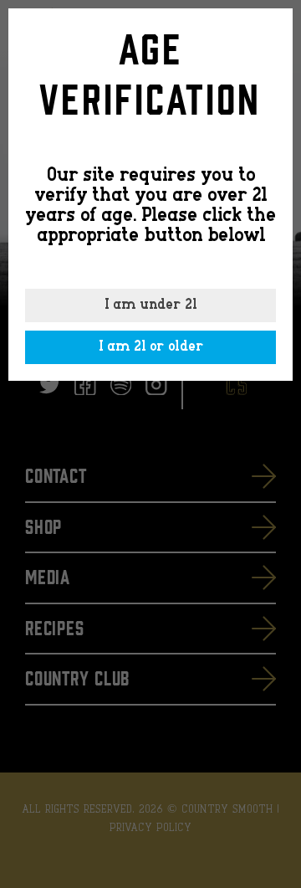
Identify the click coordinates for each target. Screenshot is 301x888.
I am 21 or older (151, 347)
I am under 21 (150, 305)
